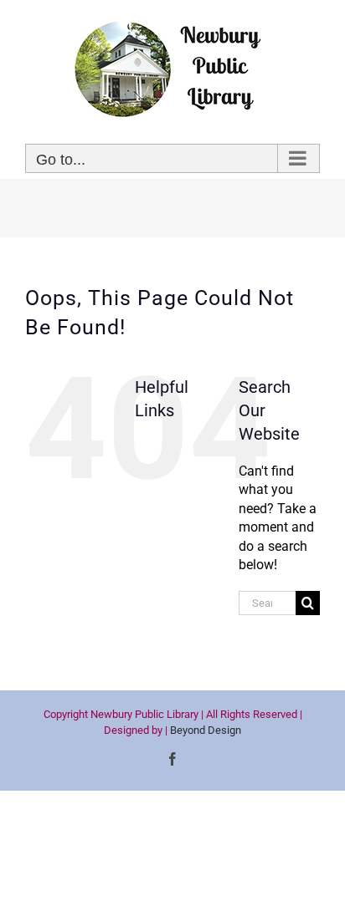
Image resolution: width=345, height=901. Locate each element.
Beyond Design (205, 730)
